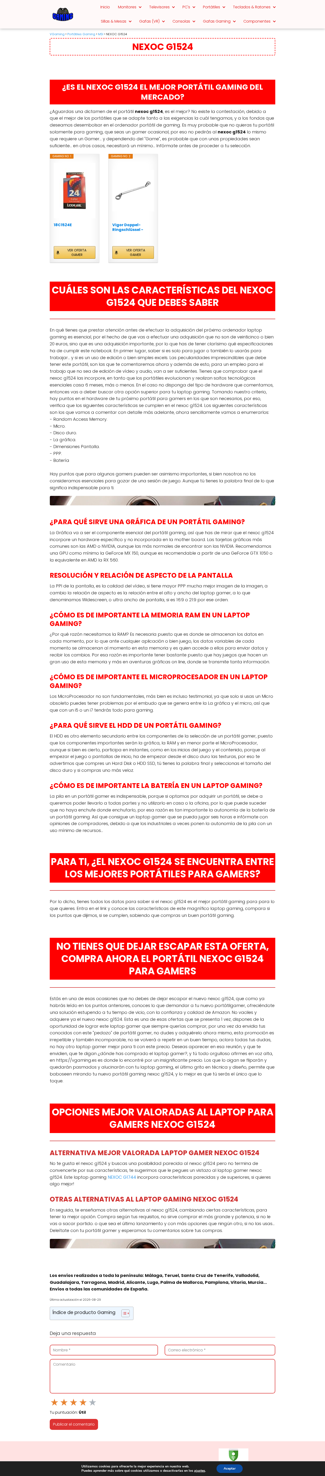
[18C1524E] (74, 190)
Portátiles (211, 7)
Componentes (257, 21)
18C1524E (63, 225)
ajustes (199, 1471)
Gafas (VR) (149, 21)
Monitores (127, 7)
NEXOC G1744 (122, 1177)
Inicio (105, 7)
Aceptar (230, 1468)
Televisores (159, 7)
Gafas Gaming (217, 21)
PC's (186, 7)
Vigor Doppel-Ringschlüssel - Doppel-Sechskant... (132, 227)
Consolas (181, 21)
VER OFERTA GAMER (76, 252)
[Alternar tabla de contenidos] (123, 1313)
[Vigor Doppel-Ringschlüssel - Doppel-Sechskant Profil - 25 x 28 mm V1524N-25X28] (133, 190)
